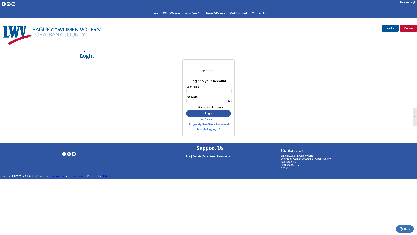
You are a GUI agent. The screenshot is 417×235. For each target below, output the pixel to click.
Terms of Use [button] (57, 175)
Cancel (207, 119)
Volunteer (209, 156)
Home (154, 13)
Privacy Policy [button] (76, 175)
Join (188, 156)
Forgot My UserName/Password (208, 124)
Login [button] (208, 113)
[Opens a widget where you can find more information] (405, 229)
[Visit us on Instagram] (9, 4)
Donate (408, 28)
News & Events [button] (215, 13)
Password (192, 96)
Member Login (408, 2)
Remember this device (211, 107)
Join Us (390, 28)
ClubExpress (109, 175)
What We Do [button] (193, 13)
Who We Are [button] (171, 13)
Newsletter (224, 156)
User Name (192, 86)
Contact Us (259, 13)
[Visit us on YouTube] (13, 4)
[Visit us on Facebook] (4, 4)
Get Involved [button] (238, 13)
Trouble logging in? (209, 129)
